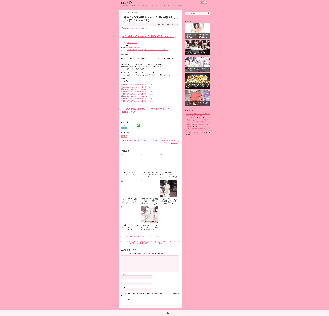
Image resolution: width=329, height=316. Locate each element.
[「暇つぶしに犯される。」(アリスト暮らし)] (129, 162)
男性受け (152, 50)
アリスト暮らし (174, 24)
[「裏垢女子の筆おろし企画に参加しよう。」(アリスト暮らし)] (168, 188)
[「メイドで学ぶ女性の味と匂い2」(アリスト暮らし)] (149, 162)
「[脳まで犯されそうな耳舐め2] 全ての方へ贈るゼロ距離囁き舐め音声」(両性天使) (197, 86)
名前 (123, 274)
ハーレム (140, 50)
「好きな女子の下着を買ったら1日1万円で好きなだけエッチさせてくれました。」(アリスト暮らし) (149, 203)
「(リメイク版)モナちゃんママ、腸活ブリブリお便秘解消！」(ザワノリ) (196, 103)
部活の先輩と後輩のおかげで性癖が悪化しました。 (148, 36)
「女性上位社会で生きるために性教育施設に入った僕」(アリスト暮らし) (168, 175)
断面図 (135, 50)
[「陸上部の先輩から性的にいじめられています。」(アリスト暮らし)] (129, 188)
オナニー (146, 50)
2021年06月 (128, 141)
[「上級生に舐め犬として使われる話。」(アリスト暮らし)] (129, 214)
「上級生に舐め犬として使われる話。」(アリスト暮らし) (129, 227)
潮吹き (166, 50)
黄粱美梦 (203, 122)
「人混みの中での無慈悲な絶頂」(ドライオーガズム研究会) (197, 53)
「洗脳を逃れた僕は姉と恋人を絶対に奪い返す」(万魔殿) (141, 236)
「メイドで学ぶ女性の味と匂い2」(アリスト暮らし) (149, 175)
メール (124, 281)
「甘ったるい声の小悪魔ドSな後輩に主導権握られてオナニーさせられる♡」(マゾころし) (198, 115)
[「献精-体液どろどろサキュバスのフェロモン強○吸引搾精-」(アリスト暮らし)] (149, 214)
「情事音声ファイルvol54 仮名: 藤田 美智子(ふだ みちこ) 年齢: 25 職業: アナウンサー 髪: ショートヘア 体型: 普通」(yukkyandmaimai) (197, 37)
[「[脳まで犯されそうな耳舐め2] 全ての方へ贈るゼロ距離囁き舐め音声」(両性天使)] (197, 81)
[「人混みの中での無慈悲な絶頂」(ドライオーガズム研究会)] (197, 47)
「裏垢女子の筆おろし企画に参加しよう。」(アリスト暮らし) (168, 201)
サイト (123, 287)
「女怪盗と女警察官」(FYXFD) (195, 133)
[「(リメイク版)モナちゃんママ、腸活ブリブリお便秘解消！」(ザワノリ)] (197, 98)
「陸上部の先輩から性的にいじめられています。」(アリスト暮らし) (129, 201)
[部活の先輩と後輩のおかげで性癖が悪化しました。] (137, 84)
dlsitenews (175, 143)
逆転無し (130, 50)
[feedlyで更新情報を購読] (202, 2)
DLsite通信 (127, 2)
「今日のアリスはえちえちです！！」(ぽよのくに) (197, 69)
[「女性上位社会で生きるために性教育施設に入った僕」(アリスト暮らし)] (168, 162)
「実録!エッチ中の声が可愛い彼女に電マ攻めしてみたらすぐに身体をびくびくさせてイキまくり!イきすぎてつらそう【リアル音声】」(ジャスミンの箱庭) (152, 242)
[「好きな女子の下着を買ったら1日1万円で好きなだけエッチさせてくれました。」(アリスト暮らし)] (149, 188)
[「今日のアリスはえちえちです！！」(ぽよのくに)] (197, 64)
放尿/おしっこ (159, 50)
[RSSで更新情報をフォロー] (206, 2)
